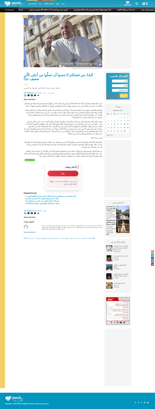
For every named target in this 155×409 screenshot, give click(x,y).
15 (121, 124)
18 (108, 127)
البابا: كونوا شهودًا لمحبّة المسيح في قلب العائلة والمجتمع (77, 10)
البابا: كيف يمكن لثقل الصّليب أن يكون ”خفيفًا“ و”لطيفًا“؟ (121, 275)
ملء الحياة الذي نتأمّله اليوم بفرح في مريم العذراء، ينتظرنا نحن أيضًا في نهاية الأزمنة (111, 210)
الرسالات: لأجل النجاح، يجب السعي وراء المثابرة (43, 201)
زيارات (25, 16)
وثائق (57, 3)
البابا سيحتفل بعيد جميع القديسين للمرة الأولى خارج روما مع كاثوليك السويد (51, 196)
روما (40, 3)
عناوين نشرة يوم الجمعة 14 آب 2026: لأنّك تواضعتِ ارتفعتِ (33, 10)
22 (121, 127)
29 (121, 131)
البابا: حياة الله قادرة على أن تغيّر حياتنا (121, 257)
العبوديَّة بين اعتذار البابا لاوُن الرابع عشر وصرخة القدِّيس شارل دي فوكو (121, 247)
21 (118, 127)
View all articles (29, 232)
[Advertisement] (117, 42)
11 (108, 124)
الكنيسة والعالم (48, 3)
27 (114, 131)
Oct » (111, 135)
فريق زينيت (51, 93)
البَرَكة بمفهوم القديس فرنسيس (119, 284)
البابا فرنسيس (32, 3)
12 (111, 124)
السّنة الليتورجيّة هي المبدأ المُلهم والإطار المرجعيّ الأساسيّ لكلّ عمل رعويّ (111, 224)
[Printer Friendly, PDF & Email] (30, 160)
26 (111, 131)
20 (114, 127)
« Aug (107, 135)
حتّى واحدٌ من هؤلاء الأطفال (110, 10)
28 (118, 131)
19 (111, 127)
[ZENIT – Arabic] (16, 3)
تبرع (63, 3)
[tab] (112, 299)
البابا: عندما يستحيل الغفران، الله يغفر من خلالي (42, 198)
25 (108, 131)
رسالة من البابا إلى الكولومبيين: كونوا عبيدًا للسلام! (43, 203)
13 (114, 124)
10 (128, 121)
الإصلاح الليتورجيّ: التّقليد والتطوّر (120, 266)
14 (118, 124)
